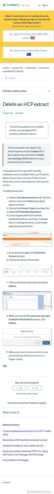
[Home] (17, 6)
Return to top (9, 412)
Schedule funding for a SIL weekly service (23, 445)
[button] (39, 5)
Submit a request (38, 402)
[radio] (19, 388)
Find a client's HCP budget (16, 460)
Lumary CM (17, 68)
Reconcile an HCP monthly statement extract (25, 440)
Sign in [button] (45, 5)
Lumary (6, 68)
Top (5, 365)
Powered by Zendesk (41, 491)
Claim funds (31, 68)
